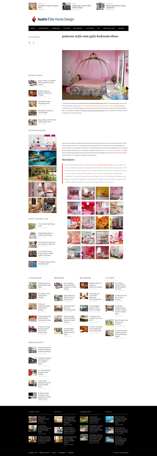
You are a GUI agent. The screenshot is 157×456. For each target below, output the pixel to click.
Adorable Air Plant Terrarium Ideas (44, 102)
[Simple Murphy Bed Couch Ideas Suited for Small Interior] (58, 318)
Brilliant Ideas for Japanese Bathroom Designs (45, 93)
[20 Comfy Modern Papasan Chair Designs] (33, 372)
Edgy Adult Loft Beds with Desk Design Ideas (47, 121)
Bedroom (56, 28)
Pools (109, 412)
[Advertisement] (95, 43)
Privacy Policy (44, 452)
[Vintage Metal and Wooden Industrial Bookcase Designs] (33, 350)
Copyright (62, 452)
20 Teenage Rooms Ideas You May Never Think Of (46, 243)
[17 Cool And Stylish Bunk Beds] (33, 226)
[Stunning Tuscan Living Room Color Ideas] (33, 285)
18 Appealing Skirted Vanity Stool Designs (45, 234)
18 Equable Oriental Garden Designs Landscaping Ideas (96, 428)
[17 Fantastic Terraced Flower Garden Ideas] (84, 419)
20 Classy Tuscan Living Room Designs (44, 295)
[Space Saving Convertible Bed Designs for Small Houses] (33, 83)
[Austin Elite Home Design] (53, 19)
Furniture (34, 412)
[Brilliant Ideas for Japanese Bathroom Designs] (33, 93)
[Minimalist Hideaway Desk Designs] (33, 113)
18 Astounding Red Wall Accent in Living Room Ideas (44, 318)
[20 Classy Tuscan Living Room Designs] (33, 296)
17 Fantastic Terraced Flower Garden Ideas (95, 419)
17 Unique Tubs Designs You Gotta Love (95, 318)
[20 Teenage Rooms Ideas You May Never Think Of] (33, 244)
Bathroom (78, 28)
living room (44, 28)
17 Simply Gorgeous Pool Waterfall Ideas (46, 263)
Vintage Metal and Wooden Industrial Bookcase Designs (44, 349)
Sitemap (71, 452)
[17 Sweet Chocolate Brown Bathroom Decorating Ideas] (84, 329)
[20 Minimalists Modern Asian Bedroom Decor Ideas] (58, 331)
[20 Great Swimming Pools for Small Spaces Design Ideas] (110, 439)
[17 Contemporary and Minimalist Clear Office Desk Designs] (58, 419)
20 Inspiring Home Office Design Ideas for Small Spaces (70, 440)
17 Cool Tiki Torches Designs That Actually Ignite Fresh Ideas (45, 253)
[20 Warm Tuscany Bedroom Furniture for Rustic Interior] (33, 439)
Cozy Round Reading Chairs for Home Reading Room (44, 383)
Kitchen (66, 28)
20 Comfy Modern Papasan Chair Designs (44, 372)
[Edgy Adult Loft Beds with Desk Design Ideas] (33, 122)
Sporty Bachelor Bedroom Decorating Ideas (70, 308)
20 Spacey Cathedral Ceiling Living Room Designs (44, 307)
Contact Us (33, 452)
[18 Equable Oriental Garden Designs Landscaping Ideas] (84, 428)
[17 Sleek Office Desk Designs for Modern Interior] (58, 430)
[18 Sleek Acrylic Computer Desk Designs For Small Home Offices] (33, 395)
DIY (44, 3)
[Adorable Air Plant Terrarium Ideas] (33, 6)
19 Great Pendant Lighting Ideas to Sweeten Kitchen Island (121, 333)
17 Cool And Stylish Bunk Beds (46, 225)
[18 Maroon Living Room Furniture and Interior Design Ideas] (33, 329)
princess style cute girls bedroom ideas (100, 165)
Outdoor (90, 28)
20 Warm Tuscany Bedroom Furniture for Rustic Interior (44, 439)
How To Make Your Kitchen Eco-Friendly (121, 322)
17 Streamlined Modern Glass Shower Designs (95, 308)
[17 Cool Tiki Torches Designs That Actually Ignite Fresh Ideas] (33, 254)
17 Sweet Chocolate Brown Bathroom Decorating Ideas (95, 329)
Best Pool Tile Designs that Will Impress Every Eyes (121, 420)
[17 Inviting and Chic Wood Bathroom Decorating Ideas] (84, 296)
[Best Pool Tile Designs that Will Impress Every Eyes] (110, 419)
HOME (32, 28)
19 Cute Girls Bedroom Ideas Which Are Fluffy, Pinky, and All (99, 106)
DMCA (54, 452)
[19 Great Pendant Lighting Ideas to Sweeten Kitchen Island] (110, 333)
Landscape (85, 412)
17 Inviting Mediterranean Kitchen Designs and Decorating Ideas (120, 309)
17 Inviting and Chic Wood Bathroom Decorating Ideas (95, 296)
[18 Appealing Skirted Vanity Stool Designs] (33, 235)
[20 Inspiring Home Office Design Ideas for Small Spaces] (58, 439)
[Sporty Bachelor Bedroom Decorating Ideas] (58, 308)
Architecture (109, 28)
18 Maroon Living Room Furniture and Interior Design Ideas (44, 329)
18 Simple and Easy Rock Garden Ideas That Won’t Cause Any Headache (96, 438)
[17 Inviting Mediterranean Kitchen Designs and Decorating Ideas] (110, 308)
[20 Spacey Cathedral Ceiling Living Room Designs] (33, 306)
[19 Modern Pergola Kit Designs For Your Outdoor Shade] (33, 360)
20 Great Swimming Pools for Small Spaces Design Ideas (121, 440)
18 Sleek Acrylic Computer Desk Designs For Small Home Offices (44, 396)
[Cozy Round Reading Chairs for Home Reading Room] (33, 383)
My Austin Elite (124, 452)
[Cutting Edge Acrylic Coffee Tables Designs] (67, 6)
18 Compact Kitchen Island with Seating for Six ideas (120, 286)
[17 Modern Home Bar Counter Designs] (110, 298)
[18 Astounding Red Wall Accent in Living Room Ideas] (33, 318)
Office (57, 412)
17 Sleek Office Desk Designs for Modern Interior (70, 430)
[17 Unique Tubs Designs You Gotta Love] (84, 318)
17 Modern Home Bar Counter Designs (121, 297)
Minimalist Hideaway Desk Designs (45, 111)
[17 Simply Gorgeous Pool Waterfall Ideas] (33, 264)
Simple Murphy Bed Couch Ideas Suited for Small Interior (69, 319)
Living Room (35, 278)
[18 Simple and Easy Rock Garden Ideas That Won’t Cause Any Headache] (84, 437)
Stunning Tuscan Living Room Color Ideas (44, 285)
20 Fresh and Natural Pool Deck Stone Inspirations (121, 430)
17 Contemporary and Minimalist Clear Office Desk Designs (70, 420)
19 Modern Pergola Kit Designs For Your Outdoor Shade (44, 361)
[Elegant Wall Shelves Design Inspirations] (100, 6)
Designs (40, 3)
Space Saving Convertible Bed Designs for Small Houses (47, 82)
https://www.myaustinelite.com (113, 150)
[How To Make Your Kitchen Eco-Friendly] (110, 322)
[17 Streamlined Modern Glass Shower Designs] (84, 308)
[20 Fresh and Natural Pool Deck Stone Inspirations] (110, 430)
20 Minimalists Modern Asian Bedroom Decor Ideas (69, 331)
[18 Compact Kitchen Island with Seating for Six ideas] (110, 285)
